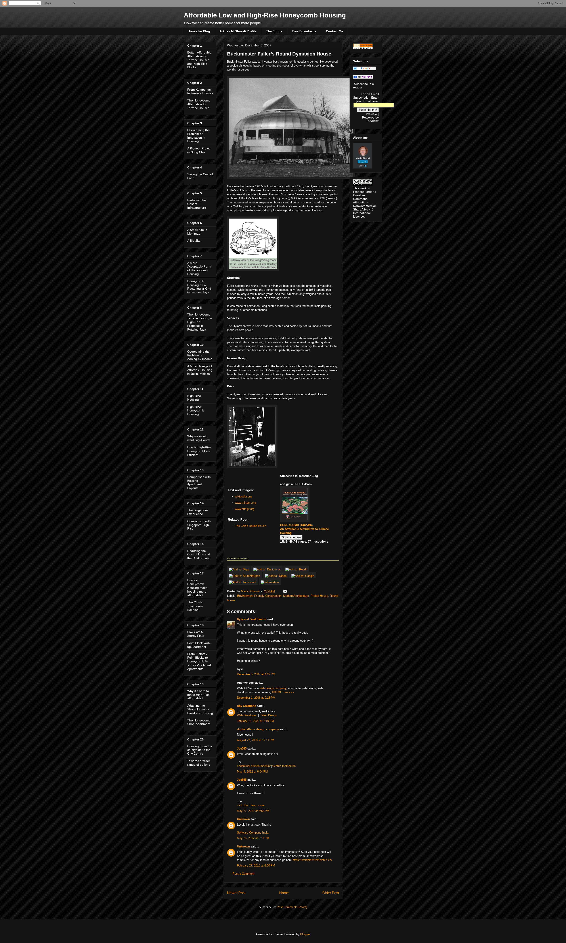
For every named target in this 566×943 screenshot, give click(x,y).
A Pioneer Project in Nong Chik (199, 150)
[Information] (270, 582)
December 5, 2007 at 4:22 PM (256, 674)
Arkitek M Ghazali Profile (238, 31)
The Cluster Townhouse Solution (195, 606)
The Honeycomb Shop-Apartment (198, 722)
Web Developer (246, 715)
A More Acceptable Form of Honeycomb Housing (199, 268)
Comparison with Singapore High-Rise (199, 524)
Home (284, 893)
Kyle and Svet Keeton (251, 619)
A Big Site (194, 240)
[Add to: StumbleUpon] (245, 576)
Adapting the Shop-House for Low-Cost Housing (200, 709)
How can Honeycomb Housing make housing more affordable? (197, 587)
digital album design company (258, 729)
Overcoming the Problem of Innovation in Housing (198, 135)
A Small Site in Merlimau (197, 231)
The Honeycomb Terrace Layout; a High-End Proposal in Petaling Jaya (199, 322)
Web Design (269, 715)
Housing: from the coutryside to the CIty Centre (199, 750)
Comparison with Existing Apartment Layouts (199, 482)
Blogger (305, 934)
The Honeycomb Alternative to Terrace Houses (198, 104)
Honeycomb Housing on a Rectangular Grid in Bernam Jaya (199, 286)
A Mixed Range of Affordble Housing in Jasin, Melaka (199, 369)
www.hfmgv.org (244, 509)
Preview (371, 114)
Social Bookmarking (237, 558)
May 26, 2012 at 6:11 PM (253, 838)
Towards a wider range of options (198, 762)
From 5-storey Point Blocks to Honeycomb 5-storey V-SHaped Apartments (199, 661)
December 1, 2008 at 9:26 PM (256, 697)
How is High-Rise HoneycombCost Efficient (199, 451)
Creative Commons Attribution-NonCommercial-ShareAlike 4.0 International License (365, 205)
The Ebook (274, 31)
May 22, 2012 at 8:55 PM (253, 811)
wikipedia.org (243, 496)
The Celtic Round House (250, 526)
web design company (273, 688)
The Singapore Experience (197, 512)
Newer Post (236, 893)
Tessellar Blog (199, 31)
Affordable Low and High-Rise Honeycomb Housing (265, 15)
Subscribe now (291, 537)
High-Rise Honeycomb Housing (195, 410)
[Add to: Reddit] (296, 569)
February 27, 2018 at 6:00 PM (256, 865)
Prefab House (319, 595)
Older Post (330, 893)
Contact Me (334, 31)
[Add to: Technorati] (243, 582)
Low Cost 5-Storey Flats (195, 633)
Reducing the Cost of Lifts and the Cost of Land (198, 554)
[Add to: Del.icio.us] (267, 569)
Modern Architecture (296, 595)
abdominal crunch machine (254, 766)
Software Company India (252, 832)
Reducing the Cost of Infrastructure (196, 203)
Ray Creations (246, 706)
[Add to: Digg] (239, 569)
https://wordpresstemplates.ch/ (312, 860)
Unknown (243, 819)
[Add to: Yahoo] (276, 576)
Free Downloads (304, 31)
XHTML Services (283, 692)
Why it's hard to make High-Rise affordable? (198, 694)
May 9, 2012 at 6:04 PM (252, 771)
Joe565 (242, 748)
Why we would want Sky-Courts (198, 438)
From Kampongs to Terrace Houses (200, 91)
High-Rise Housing (194, 397)
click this (243, 805)
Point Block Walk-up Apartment (199, 644)
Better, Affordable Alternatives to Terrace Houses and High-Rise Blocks (199, 60)
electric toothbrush (284, 766)
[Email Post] (284, 591)
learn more (257, 805)
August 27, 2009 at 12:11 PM (255, 740)
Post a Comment (243, 873)
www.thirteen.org (245, 502)
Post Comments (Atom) (292, 907)
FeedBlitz (372, 121)
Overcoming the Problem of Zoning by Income (199, 355)
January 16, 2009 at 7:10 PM (255, 721)
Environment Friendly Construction (259, 595)
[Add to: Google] (302, 576)
